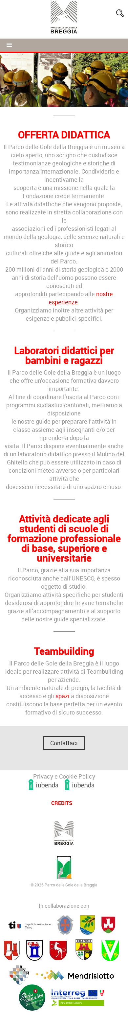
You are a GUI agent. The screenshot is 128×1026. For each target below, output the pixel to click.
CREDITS (61, 803)
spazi (63, 696)
